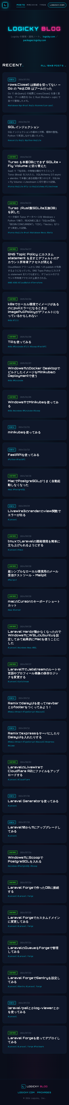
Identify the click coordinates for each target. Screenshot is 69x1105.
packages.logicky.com (34, 40)
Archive (32, 5)
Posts (21, 5)
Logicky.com (57, 5)
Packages (44, 1092)
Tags (42, 5)
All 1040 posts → (53, 65)
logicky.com (49, 36)
